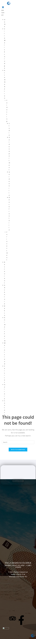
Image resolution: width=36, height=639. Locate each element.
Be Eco (4, 310)
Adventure (4, 294)
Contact (4, 407)
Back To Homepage (18, 449)
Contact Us (18, 481)
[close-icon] (3, 8)
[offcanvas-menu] (2, 4)
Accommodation (4, 84)
